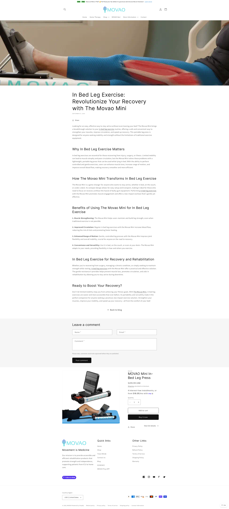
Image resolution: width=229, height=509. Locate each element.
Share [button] (77, 120)
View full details (150, 426)
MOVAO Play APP (103, 469)
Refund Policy (137, 450)
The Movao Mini (139, 292)
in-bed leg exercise (106, 129)
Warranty (135, 461)
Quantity (131, 398)
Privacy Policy (137, 446)
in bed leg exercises (148, 190)
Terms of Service (138, 454)
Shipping (131, 386)
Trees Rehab (101, 454)
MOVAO (69, 505)
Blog (99, 461)
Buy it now (143, 417)
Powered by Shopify (78, 505)
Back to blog (116, 309)
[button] (64, 9)
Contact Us (101, 458)
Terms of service (113, 505)
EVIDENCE (101, 465)
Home (99, 446)
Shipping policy (124, 505)
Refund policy (90, 505)
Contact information (138, 505)
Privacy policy (101, 505)
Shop (99, 450)
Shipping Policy (138, 458)
